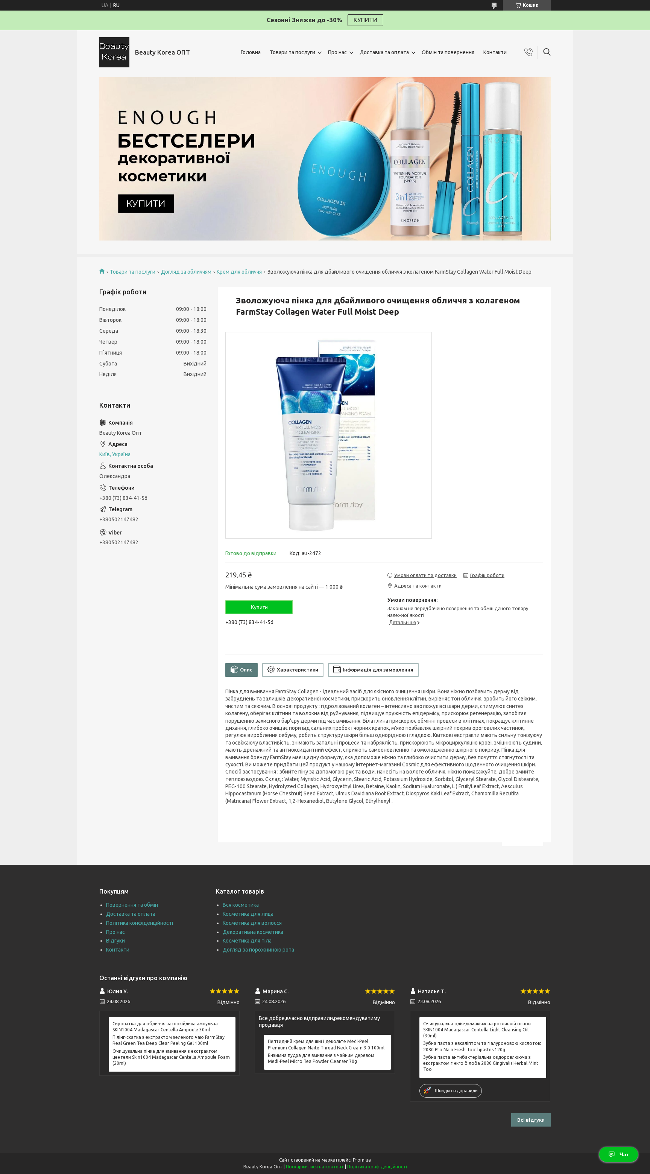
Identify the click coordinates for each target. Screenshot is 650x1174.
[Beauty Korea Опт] (114, 52)
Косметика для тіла (247, 941)
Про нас (337, 52)
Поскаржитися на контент (315, 1166)
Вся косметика (241, 905)
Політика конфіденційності (139, 923)
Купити (259, 607)
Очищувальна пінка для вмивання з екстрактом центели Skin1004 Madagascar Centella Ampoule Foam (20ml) (171, 1057)
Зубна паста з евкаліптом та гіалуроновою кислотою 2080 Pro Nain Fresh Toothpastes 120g (482, 1046)
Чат (624, 1154)
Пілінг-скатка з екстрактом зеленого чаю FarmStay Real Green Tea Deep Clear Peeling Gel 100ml (168, 1040)
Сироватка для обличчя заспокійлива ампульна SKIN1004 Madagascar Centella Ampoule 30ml (165, 1026)
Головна (251, 52)
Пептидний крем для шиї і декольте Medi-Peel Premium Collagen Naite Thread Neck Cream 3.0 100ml (326, 1044)
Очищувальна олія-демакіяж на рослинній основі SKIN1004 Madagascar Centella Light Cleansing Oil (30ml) (477, 1029)
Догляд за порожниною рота (258, 950)
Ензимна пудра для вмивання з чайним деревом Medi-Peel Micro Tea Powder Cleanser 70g (321, 1058)
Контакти (495, 52)
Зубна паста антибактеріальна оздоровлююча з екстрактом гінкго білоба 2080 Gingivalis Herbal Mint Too (480, 1063)
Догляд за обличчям (186, 272)
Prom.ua (362, 1159)
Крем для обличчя (239, 272)
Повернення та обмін (132, 905)
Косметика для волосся (252, 923)
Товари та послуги (292, 52)
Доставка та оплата (384, 52)
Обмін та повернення (448, 52)
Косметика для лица (248, 914)
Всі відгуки (531, 1119)
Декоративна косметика (253, 932)
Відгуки (115, 941)
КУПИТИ (365, 20)
